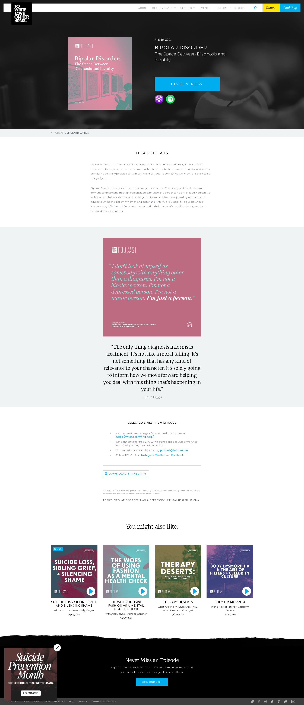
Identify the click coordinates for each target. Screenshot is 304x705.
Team (26, 701)
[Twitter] (252, 701)
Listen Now (187, 84)
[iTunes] (159, 99)
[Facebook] (258, 701)
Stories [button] (186, 8)
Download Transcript (127, 473)
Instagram (147, 455)
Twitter (160, 455)
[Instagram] (265, 701)
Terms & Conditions (103, 701)
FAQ (71, 701)
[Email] (293, 701)
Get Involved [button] (162, 8)
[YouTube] (285, 701)
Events (205, 8)
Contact (12, 701)
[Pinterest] (279, 701)
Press (46, 701)
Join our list (152, 682)
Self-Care (222, 8)
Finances (59, 701)
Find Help (290, 8)
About (143, 8)
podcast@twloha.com (174, 450)
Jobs (36, 701)
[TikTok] (272, 701)
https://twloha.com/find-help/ (135, 436)
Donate (271, 8)
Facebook (177, 455)
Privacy (82, 701)
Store (239, 8)
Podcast (59, 133)
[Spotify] (170, 99)
